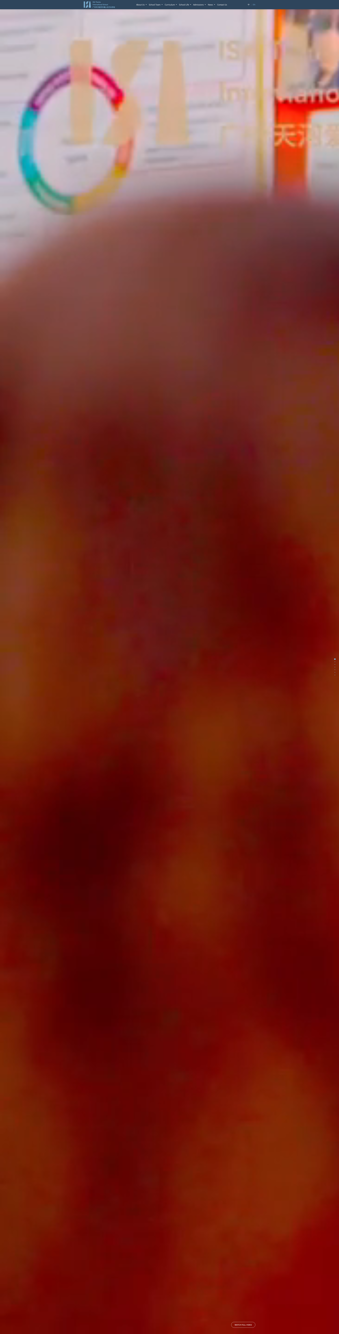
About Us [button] (140, 4)
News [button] (210, 4)
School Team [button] (155, 4)
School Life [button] (184, 4)
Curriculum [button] (170, 4)
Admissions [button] (198, 4)
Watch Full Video (243, 1325)
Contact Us (222, 4)
